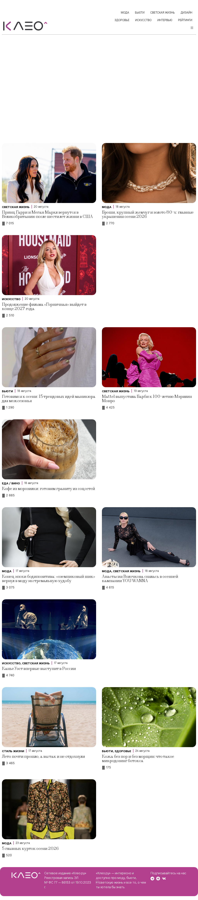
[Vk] (164, 878)
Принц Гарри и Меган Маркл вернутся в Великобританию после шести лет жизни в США (47, 214)
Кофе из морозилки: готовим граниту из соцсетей (48, 488)
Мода (106, 207)
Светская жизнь (16, 207)
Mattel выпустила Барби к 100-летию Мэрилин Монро (147, 398)
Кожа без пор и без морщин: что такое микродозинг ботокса (138, 758)
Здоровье (122, 751)
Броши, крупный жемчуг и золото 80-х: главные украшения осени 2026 (148, 214)
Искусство (11, 299)
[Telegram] (152, 878)
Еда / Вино (11, 483)
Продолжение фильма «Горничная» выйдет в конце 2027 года (44, 306)
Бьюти (7, 391)
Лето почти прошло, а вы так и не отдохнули (43, 756)
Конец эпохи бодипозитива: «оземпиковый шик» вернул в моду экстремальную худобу (48, 578)
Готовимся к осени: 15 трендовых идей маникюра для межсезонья (48, 398)
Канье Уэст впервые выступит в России (39, 668)
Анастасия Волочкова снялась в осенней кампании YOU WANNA (140, 578)
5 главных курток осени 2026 (30, 848)
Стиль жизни (13, 751)
